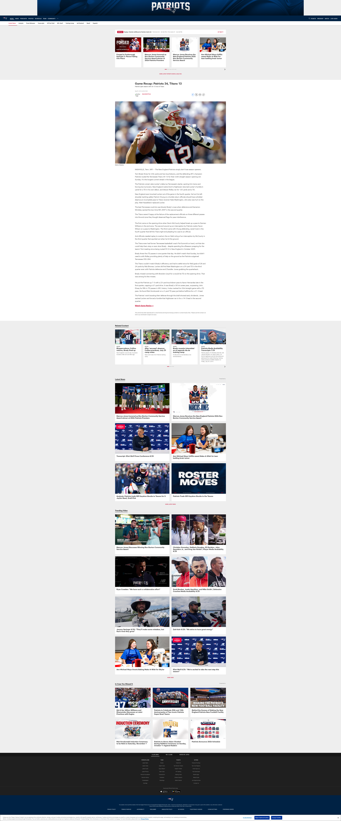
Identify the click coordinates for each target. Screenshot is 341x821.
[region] (170, 818)
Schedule (162, 777)
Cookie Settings (212, 809)
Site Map (145, 783)
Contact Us (196, 783)
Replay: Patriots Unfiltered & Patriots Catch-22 (137, 32)
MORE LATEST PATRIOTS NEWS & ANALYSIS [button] (170, 73)
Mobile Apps (196, 774)
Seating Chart (178, 774)
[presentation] (225, 70)
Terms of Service (126, 809)
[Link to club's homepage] (5, 18)
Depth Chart (162, 765)
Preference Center (228, 809)
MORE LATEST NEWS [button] (170, 504)
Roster (161, 762)
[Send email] (200, 95)
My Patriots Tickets (178, 765)
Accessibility (140, 809)
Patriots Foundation (145, 774)
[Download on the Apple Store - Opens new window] (164, 791)
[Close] (338, 818)
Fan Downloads (196, 771)
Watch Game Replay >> (144, 305)
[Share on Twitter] (196, 95)
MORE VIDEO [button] (170, 677)
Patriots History (145, 777)
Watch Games (178, 780)
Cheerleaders (145, 780)
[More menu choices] (57, 18)
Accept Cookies (276, 817)
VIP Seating (178, 771)
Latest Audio (145, 768)
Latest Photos (145, 771)
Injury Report (162, 768)
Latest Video (145, 765)
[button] (166, 69)
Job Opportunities (196, 780)
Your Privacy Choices (196, 809)
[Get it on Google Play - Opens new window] (176, 792)
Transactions (162, 774)
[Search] (309, 18)
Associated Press (146, 94)
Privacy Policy (111, 809)
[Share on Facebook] (192, 95)
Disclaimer (153, 809)
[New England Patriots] (170, 800)
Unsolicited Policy (167, 809)
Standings (161, 780)
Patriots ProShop (196, 762)
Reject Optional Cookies (262, 817)
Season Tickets (178, 768)
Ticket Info (178, 762)
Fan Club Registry (196, 765)
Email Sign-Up (196, 768)
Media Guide (196, 777)
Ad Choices (181, 809)
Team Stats (162, 771)
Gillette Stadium (178, 777)
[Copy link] (203, 94)
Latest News (145, 762)
